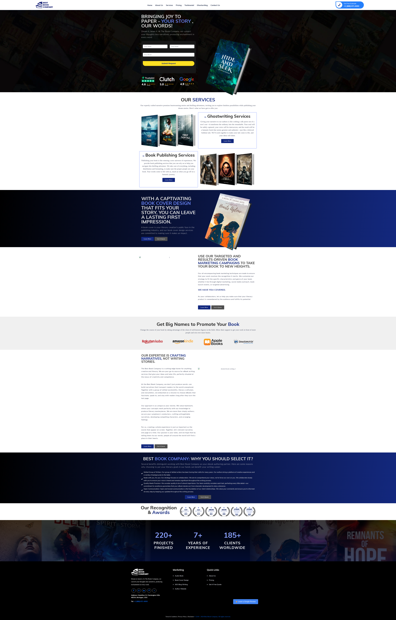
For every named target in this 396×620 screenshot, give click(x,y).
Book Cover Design (182, 580)
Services (169, 5)
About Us (159, 5)
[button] (181, 511)
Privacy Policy (182, 616)
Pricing (179, 5)
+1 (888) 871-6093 (141, 601)
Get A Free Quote (215, 584)
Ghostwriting (202, 5)
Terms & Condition (171, 616)
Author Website (180, 589)
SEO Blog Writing (181, 584)
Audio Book (179, 576)
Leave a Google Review (247, 601)
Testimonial (189, 5)
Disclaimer (191, 616)
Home (149, 5)
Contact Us (215, 5)
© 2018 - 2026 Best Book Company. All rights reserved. (212, 616)
